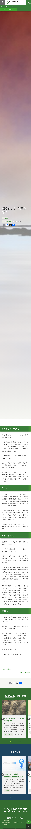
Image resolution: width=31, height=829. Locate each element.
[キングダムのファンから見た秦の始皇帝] (14, 708)
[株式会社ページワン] (13, 2)
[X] (17, 683)
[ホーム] (2, 6)
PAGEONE (8, 221)
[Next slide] (28, 719)
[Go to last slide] (2, 719)
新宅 (8, 790)
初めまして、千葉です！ (8, 9)
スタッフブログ (10, 6)
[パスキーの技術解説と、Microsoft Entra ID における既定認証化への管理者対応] (14, 763)
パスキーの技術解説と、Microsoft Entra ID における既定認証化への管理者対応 (14, 776)
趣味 (6, 218)
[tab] (10, 741)
